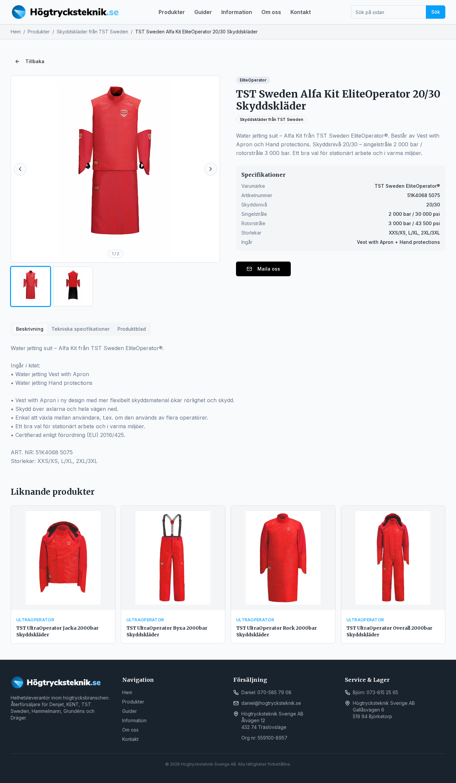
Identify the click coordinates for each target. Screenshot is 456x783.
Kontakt (300, 12)
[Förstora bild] (115, 169)
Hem (16, 31)
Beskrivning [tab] (29, 329)
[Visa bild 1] (30, 286)
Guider (203, 12)
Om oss (271, 12)
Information (236, 12)
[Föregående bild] (20, 169)
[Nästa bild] (210, 169)
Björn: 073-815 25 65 (375, 692)
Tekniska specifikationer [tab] (80, 329)
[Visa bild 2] (73, 286)
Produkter (172, 12)
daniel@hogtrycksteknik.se (271, 703)
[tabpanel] (228, 404)
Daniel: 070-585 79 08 (266, 692)
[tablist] (81, 329)
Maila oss (268, 269)
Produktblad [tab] (132, 329)
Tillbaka (34, 61)
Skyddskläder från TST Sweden (92, 31)
